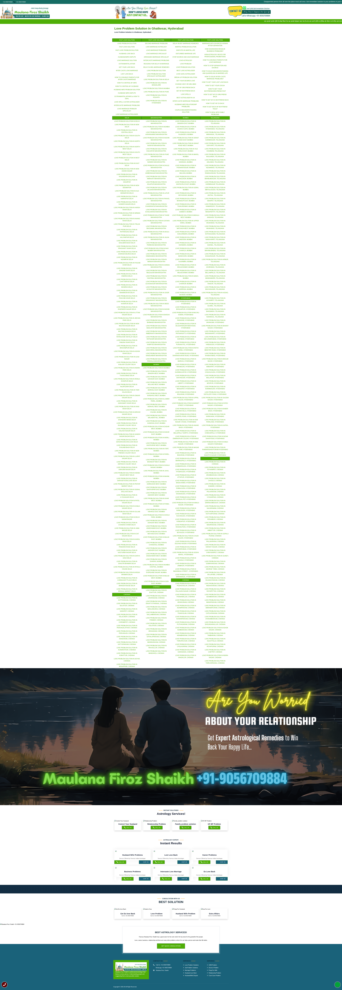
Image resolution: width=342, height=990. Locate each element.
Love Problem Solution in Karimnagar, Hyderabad (215, 388)
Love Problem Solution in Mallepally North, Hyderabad (185, 432)
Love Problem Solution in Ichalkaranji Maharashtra (156, 211)
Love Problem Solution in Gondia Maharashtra (156, 266)
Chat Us (145, 862)
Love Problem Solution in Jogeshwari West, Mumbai (156, 555)
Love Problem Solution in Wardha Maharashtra (156, 260)
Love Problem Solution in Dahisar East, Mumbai (156, 378)
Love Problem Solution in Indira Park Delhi (127, 369)
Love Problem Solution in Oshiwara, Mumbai (185, 244)
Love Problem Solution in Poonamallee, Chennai (185, 595)
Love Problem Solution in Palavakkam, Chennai (215, 490)
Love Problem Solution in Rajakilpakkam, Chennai (215, 579)
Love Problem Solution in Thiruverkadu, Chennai (215, 662)
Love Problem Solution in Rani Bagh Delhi (127, 407)
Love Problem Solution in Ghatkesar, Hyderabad (149, 28)
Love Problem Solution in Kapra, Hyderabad (215, 426)
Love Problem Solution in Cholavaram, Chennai (185, 645)
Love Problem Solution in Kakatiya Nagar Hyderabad (215, 454)
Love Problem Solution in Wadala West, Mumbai (185, 216)
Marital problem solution (185, 47)
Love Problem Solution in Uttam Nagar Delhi (127, 313)
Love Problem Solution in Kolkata (156, 96)
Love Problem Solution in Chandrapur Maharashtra (156, 205)
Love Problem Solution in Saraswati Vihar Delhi (127, 402)
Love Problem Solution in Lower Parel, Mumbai (156, 400)
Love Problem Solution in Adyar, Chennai (127, 660)
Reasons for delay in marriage (156, 64)
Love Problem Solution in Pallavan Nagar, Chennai (185, 590)
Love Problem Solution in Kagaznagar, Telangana (215, 255)
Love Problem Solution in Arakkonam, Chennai (185, 601)
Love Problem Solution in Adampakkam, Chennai (185, 607)
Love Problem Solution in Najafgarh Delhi (127, 385)
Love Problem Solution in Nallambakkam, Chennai (156, 613)
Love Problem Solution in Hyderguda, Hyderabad (185, 470)
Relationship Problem (215, 973)
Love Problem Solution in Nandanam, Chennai (127, 638)
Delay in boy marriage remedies (186, 43)
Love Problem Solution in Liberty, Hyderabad (185, 382)
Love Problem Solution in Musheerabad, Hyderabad (185, 548)
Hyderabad (185, 298)
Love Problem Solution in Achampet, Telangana (215, 299)
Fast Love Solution (127, 40)
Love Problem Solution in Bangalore (156, 84)
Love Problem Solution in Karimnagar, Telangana (215, 139)
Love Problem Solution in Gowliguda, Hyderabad (185, 509)
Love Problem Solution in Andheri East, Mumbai (156, 549)
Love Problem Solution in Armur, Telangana (215, 260)
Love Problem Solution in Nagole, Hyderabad (185, 559)
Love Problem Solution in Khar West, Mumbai (156, 499)
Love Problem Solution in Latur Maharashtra (156, 194)
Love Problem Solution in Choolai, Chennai (215, 479)
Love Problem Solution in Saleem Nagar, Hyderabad (215, 399)
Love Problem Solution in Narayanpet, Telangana (215, 238)
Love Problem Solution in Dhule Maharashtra (156, 166)
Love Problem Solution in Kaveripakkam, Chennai (185, 618)
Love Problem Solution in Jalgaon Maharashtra (156, 188)
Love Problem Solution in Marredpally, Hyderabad (185, 459)
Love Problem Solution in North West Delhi (127, 148)
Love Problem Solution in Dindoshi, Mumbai (185, 238)
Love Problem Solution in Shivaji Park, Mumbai (156, 516)
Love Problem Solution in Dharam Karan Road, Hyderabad (186, 354)
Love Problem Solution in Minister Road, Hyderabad (215, 349)
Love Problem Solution (126, 43)
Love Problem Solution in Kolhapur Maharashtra (156, 150)
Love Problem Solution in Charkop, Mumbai (185, 282)
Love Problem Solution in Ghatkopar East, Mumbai (156, 488)
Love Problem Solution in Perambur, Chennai (215, 518)
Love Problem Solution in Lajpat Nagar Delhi (127, 457)
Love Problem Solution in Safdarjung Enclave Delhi (127, 441)
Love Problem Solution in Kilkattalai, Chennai (215, 640)
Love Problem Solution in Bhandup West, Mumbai (156, 461)
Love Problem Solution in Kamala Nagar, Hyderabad (185, 504)
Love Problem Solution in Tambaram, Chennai (215, 634)
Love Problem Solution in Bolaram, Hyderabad (185, 393)
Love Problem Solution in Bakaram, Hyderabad (185, 454)
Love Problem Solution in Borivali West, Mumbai (156, 405)
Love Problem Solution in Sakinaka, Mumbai (185, 161)
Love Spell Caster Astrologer (127, 102)
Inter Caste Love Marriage (127, 70)
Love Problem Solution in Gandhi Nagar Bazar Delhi (127, 435)
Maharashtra (156, 118)
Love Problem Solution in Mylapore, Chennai (215, 573)
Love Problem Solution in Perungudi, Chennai (127, 632)
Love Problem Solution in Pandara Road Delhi (127, 546)
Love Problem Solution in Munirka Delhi (127, 286)
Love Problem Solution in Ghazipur (127, 181)
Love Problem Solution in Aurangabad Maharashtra (156, 133)
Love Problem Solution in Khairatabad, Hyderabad (215, 354)
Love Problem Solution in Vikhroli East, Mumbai (156, 510)
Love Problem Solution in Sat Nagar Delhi (127, 535)
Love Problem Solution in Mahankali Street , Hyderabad (185, 570)
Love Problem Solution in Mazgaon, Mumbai (185, 177)
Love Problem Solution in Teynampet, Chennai (215, 468)
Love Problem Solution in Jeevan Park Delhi (127, 319)
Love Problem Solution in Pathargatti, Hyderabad (185, 332)
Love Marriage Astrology (156, 47)
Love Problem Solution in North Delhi (127, 142)
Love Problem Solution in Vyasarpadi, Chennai (215, 496)
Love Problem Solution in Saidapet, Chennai (127, 610)
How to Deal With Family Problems (215, 113)
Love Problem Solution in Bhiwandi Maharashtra (156, 321)
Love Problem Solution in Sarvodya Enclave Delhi (127, 479)
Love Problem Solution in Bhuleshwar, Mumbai (185, 266)
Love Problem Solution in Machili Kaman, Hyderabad (185, 313)
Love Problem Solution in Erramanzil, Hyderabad (185, 575)
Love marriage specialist (156, 53)
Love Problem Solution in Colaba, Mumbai (156, 411)
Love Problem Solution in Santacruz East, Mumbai (185, 183)
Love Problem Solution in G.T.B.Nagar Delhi (127, 496)
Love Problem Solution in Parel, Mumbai (156, 455)
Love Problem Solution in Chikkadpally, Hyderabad (215, 432)
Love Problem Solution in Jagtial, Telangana (215, 194)
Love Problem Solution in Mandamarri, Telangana (215, 277)
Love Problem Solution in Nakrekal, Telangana (215, 316)
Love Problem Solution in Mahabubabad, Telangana (215, 249)
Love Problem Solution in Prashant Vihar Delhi (127, 247)
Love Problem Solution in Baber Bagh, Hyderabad (215, 410)
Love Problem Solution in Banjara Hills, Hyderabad (185, 410)
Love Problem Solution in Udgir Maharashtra (156, 294)
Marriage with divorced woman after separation (215, 44)
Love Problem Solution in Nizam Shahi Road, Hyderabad (215, 437)
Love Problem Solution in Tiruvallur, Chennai (156, 646)
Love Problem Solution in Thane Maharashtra (156, 216)
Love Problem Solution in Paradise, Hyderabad (185, 319)
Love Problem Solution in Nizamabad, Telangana (215, 166)
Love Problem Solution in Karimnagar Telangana (215, 183)
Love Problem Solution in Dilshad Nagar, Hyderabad (186, 542)
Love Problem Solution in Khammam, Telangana (215, 150)
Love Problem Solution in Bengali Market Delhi (127, 590)
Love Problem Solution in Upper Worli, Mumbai (186, 222)
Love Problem (185, 64)
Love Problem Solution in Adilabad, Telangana (215, 161)
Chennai (127, 594)
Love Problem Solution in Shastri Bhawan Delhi (127, 562)
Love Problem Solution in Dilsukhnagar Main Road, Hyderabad (185, 326)
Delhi (127, 118)
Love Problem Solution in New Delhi (127, 126)
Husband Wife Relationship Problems (186, 105)
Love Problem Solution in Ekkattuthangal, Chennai (156, 602)
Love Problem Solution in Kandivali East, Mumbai (156, 422)
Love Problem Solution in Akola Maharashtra (156, 233)
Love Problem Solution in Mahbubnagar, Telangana (215, 177)
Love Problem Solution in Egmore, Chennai (215, 485)
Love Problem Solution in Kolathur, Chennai (156, 624)
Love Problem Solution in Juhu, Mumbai (156, 472)
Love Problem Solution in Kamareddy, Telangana (215, 205)
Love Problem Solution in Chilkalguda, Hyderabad (215, 371)
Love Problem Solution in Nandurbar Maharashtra (156, 354)
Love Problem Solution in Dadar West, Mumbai (156, 427)
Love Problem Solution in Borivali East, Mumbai (156, 389)
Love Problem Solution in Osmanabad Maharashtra (156, 255)
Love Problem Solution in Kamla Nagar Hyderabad (215, 443)
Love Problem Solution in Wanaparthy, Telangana (215, 211)
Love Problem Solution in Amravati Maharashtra (156, 177)
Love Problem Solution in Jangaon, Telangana (215, 216)
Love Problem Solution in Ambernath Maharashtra (156, 332)
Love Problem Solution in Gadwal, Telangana (215, 244)
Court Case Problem (215, 975)
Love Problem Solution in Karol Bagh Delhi (127, 540)
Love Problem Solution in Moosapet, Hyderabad (185, 388)
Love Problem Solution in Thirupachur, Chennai (185, 640)
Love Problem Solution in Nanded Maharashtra (156, 161)
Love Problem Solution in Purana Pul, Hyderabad (185, 343)
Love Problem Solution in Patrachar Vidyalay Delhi (126, 336)
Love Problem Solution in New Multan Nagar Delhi (127, 325)
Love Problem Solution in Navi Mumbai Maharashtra (156, 249)
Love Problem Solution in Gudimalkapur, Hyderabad (185, 371)
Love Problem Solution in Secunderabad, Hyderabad (215, 338)
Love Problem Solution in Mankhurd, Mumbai (185, 255)
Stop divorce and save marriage (186, 57)
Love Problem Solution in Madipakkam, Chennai (215, 524)
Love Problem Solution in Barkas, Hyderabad (185, 360)
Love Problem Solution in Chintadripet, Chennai (215, 551)
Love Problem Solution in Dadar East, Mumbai (156, 433)
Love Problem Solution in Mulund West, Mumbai (156, 383)
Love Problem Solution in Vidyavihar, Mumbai (185, 194)
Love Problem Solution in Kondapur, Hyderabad (185, 520)
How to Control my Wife (127, 83)
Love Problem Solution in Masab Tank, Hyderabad (186, 448)
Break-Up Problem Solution (185, 77)
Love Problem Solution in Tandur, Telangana (215, 282)
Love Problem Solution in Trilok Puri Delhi (127, 225)
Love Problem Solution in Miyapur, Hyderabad (215, 382)
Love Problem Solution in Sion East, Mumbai (156, 582)
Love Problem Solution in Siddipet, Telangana (215, 200)
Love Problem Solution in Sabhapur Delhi (127, 197)
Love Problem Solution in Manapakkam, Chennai (215, 601)
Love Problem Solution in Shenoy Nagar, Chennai (215, 546)
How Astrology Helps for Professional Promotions (215, 55)
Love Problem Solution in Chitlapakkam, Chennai (215, 612)
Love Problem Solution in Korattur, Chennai (127, 654)
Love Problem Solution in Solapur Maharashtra (156, 183)
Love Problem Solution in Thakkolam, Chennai (185, 612)
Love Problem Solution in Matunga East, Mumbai (156, 533)
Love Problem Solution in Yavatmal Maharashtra (156, 277)
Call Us (128, 827)
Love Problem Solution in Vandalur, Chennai (185, 656)
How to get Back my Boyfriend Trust (215, 108)
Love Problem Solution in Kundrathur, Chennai (127, 649)
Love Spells (186, 94)
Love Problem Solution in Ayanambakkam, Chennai (215, 618)
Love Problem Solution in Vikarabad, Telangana (215, 222)
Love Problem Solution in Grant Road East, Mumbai (186, 139)
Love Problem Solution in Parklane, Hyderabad (215, 421)
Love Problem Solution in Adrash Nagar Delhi (126, 413)
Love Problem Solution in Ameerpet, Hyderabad (215, 365)
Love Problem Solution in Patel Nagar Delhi (127, 501)
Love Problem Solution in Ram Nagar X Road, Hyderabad (186, 421)
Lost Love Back (127, 74)
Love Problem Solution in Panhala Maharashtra (156, 360)
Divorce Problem (213, 967)
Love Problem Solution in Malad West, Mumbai (156, 577)
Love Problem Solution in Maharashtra (156, 122)
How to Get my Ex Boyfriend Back (215, 100)
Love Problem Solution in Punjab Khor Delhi (127, 264)
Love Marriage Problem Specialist (127, 110)
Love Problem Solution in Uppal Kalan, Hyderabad (186, 399)
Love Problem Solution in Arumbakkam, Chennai (215, 474)
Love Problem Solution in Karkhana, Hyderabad (215, 415)
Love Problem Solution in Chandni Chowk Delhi (127, 524)
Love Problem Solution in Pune (156, 92)
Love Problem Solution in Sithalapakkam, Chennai (156, 635)
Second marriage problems (156, 43)
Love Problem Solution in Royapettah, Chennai (215, 590)
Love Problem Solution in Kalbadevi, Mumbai (185, 133)
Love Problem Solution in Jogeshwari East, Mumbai (156, 527)
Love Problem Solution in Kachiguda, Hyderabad (185, 515)
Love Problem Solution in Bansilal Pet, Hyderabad (185, 498)
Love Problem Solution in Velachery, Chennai (127, 615)
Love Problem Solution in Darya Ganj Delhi (127, 557)
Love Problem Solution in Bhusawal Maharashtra (156, 227)
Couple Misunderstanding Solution (185, 111)
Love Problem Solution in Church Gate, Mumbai (185, 128)
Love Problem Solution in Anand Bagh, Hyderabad (186, 426)
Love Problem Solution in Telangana (215, 122)
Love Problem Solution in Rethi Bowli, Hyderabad (185, 349)
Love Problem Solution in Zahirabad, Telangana (215, 266)
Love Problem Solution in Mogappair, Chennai (127, 665)
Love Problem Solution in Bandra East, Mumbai (185, 122)
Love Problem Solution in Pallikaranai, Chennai (215, 540)
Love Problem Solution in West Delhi (127, 159)
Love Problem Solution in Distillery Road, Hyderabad (215, 393)
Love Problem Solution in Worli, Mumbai (156, 439)
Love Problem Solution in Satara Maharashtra (156, 222)
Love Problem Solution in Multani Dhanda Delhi (127, 330)
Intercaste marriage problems (156, 60)
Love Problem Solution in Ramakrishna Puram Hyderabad (215, 448)
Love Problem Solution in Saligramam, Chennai (215, 507)
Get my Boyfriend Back (185, 91)
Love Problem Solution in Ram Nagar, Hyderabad (186, 443)
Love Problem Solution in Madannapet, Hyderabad (215, 332)
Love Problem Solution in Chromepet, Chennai (127, 621)
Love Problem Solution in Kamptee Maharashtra (156, 343)
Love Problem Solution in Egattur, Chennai (156, 591)
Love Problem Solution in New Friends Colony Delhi (127, 452)
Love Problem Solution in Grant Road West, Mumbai (186, 144)
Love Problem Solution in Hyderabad (156, 102)
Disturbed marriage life (186, 53)
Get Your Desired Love (185, 81)
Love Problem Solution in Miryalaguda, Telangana (215, 188)
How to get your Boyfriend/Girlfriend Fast (215, 90)
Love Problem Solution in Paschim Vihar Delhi (127, 297)
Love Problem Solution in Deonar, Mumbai (185, 294)
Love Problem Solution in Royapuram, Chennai (215, 645)
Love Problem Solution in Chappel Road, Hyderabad (185, 415)
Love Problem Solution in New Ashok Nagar (127, 170)
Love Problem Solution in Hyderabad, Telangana (215, 128)
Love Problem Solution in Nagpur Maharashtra (156, 144)
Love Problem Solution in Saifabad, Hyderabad (185, 338)
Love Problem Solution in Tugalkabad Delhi (127, 374)
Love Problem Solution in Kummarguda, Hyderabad (185, 465)
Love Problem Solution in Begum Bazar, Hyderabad (215, 360)
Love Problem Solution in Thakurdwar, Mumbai (185, 205)
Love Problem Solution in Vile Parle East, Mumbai (186, 150)
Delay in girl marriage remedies (156, 67)
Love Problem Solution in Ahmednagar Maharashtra (156, 172)
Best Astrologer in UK (186, 97)
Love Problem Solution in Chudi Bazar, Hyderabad (186, 537)
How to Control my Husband (126, 86)
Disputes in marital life (185, 50)
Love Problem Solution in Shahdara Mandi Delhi (127, 419)
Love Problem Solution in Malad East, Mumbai (156, 538)
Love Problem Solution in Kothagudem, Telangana (215, 233)
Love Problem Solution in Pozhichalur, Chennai (185, 584)
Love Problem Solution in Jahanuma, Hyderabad (215, 321)
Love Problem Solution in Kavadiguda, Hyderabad (185, 493)
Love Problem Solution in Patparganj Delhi (127, 231)
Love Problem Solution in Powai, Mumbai (156, 505)
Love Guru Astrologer (185, 74)
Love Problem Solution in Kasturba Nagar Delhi (127, 551)
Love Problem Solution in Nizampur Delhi (127, 258)
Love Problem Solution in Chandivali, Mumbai (156, 544)
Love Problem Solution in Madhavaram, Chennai (215, 584)
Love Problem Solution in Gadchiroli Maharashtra (156, 349)
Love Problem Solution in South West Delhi (127, 153)
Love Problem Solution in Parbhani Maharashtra (156, 244)
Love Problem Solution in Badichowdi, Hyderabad (185, 481)
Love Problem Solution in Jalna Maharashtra (156, 238)
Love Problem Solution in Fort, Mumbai (156, 450)
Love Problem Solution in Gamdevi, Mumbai (185, 211)
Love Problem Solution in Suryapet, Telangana (215, 144)
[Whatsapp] (338, 984)
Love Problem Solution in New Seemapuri (127, 186)
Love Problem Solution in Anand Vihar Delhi (127, 220)
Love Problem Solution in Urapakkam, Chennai (156, 597)
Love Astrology (185, 60)
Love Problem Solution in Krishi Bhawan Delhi (127, 573)
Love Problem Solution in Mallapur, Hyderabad (215, 376)
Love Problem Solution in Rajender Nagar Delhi (127, 308)
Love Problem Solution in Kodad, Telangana (215, 294)
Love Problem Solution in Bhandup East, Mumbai (185, 200)
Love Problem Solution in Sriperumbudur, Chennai (215, 501)
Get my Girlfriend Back (185, 87)
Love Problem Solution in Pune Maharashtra (156, 155)
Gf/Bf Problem (213, 965)
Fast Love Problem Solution (127, 50)
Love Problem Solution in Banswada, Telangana (215, 310)
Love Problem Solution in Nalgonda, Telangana (215, 155)
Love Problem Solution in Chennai (215, 463)
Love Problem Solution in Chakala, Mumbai (185, 249)
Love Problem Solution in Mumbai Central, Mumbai (156, 566)
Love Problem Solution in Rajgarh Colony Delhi (127, 424)
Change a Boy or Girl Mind (185, 84)
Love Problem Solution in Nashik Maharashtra (156, 139)
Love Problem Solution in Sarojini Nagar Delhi (127, 468)
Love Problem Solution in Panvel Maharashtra (156, 200)
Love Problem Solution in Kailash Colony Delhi (127, 363)
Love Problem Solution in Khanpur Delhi (127, 302)
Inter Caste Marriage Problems (186, 101)
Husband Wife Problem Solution (127, 89)
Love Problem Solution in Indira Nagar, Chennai (215, 656)
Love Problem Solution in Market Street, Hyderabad (185, 404)
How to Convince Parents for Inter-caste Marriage (127, 78)
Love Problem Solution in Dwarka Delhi (127, 275)
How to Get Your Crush (215, 85)
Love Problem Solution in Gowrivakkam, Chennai (215, 562)
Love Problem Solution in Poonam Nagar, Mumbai (185, 166)
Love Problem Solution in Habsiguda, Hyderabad (215, 343)
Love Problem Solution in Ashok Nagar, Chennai (215, 629)
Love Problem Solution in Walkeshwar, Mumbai (185, 271)
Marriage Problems (190, 970)
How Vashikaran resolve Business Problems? (215, 50)
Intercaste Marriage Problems (127, 105)
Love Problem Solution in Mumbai (156, 88)
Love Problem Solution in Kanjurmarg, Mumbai (185, 233)
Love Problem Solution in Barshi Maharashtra (156, 316)
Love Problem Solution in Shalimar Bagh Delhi (127, 242)
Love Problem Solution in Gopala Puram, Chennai (215, 535)
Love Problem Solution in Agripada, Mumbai (185, 288)
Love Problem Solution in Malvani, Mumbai (185, 172)
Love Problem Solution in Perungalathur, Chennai (127, 626)
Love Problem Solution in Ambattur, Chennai (215, 529)
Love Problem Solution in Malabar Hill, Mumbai (156, 416)
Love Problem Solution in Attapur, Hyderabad (185, 476)
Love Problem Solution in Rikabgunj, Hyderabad (185, 365)
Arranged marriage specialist (156, 57)
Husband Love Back (127, 53)
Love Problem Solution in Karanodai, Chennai (185, 651)
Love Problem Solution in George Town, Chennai (215, 568)
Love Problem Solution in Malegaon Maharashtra (156, 271)
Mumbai (156, 364)
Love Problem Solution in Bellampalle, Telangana (215, 271)
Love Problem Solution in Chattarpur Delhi (127, 280)
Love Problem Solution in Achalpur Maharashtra (156, 288)
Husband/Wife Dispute (127, 57)
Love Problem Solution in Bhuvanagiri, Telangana (215, 288)
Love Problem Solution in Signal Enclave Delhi (127, 490)
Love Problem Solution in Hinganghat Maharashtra (156, 299)
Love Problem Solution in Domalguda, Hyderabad (185, 487)
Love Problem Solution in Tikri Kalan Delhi (127, 391)
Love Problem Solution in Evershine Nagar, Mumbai (156, 571)
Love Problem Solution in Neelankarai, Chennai (156, 608)
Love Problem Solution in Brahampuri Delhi (127, 347)
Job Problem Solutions (191, 967)
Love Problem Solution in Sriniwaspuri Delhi (127, 291)
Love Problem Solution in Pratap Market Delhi (127, 485)
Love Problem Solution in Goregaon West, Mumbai (156, 483)
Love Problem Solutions (192, 965)
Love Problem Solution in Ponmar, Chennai (156, 619)
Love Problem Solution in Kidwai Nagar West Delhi (127, 474)
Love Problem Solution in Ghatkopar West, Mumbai (156, 444)
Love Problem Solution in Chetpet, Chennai (215, 651)
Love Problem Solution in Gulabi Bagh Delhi (127, 513)
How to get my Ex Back (215, 103)
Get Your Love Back (127, 67)
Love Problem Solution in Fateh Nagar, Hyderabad (215, 404)
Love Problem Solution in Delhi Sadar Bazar (127, 518)
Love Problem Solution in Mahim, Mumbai (156, 477)
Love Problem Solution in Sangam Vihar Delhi (127, 269)
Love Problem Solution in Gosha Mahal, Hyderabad (186, 553)
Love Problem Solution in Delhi (156, 79)
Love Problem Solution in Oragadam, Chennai (156, 630)
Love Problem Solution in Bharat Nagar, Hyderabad (215, 327)
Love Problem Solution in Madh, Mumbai (186, 277)
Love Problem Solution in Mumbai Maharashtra (156, 128)
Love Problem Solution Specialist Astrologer (156, 75)
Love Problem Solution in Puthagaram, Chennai (185, 623)
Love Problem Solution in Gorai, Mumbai (186, 188)
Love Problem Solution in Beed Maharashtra (156, 305)
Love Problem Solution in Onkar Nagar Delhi (127, 396)
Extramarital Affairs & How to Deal (127, 97)
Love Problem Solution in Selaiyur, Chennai (127, 604)
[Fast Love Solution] (25, 11)
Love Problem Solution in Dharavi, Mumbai (156, 560)
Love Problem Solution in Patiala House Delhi (127, 568)
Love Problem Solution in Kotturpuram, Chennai (215, 513)
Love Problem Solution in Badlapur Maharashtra (156, 327)
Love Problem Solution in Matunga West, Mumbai (185, 227)
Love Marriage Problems (156, 50)
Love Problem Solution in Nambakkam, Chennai (185, 629)
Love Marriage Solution (127, 60)
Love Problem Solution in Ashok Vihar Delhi (127, 352)
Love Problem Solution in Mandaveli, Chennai (156, 652)
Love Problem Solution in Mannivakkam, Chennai (156, 641)
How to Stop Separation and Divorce (215, 66)
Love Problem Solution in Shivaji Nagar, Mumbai (156, 466)
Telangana (215, 118)
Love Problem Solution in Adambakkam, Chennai (215, 595)
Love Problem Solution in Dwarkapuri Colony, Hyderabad (186, 437)
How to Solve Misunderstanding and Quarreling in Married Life (215, 72)
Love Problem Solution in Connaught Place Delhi (127, 579)
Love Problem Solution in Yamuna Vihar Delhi (127, 341)
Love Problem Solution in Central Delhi (127, 131)
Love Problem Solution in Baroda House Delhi (127, 584)
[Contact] (4, 984)
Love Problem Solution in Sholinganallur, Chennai (215, 623)
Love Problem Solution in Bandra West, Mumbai (156, 372)
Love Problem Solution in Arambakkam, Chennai (185, 634)
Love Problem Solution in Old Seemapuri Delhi (127, 192)
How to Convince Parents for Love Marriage (215, 61)
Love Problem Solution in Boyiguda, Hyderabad (185, 531)
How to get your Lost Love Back (215, 82)
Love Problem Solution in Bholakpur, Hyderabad (185, 308)
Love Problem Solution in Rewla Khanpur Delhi (127, 380)
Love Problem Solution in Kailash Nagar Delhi (127, 430)
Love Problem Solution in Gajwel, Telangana (215, 305)
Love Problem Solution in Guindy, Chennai (215, 557)
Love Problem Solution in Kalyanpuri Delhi (127, 236)
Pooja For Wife (213, 970)
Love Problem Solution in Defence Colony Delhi (127, 463)
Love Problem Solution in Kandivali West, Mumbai (156, 394)
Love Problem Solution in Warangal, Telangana (215, 133)
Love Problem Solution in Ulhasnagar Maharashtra (156, 282)
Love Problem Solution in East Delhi (127, 164)
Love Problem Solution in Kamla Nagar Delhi (127, 507)
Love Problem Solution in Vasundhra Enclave (127, 175)
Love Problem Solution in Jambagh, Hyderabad (185, 564)
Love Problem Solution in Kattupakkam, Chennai (127, 643)
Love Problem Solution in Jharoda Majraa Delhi (127, 253)
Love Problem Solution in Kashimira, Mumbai (185, 260)
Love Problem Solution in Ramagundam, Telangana (215, 172)
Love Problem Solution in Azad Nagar (127, 358)
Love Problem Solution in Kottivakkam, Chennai (127, 599)
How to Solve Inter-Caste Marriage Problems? (215, 78)
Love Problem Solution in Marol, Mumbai (186, 155)
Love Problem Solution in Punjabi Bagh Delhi (127, 446)
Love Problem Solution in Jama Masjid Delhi (127, 529)
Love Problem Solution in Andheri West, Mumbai (156, 494)
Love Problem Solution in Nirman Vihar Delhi (127, 214)
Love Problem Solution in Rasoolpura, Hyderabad (185, 526)
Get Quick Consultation (171, 946)
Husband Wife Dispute (127, 93)
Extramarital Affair (127, 64)
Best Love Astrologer (186, 70)
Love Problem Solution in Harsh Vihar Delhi (127, 208)
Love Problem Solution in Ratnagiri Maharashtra (156, 338)
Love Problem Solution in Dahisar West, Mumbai (156, 521)
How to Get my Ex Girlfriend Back (215, 95)
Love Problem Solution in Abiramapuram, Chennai (215, 607)
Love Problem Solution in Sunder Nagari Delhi (127, 203)
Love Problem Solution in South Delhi (127, 137)
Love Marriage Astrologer (127, 114)
